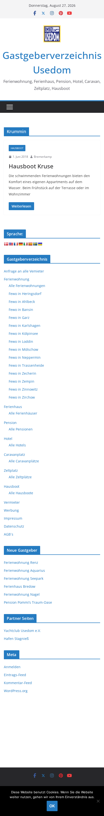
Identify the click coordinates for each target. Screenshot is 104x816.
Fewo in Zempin (21, 381)
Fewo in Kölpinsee (23, 333)
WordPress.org (16, 690)
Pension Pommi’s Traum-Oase (28, 602)
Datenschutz (14, 526)
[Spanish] (30, 244)
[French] (16, 244)
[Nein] (98, 801)
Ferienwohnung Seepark (23, 578)
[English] (11, 244)
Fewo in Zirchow (22, 397)
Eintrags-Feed (15, 675)
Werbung (11, 510)
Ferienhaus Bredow (19, 586)
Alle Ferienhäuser (23, 413)
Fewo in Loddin (21, 341)
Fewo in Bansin (21, 309)
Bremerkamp (43, 157)
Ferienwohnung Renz (21, 562)
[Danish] (6, 244)
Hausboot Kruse (31, 166)
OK (52, 805)
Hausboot (17, 148)
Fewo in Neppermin (25, 357)
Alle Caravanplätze (24, 461)
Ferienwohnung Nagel (22, 594)
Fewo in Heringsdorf (25, 293)
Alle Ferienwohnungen (27, 285)
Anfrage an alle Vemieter (24, 271)
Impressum (13, 518)
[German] (20, 244)
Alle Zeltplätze (20, 477)
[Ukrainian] (40, 244)
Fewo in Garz (19, 317)
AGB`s (8, 534)
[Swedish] (35, 244)
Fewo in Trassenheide (26, 365)
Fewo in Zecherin (22, 373)
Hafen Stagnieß (16, 638)
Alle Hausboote (21, 493)
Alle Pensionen (21, 429)
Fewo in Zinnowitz (23, 389)
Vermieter (12, 502)
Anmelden (12, 667)
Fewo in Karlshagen (24, 325)
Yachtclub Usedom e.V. (22, 630)
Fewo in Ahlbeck (22, 301)
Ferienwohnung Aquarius (24, 570)
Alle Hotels (17, 445)
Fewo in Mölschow (23, 349)
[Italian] (25, 244)
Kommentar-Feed (18, 682)
